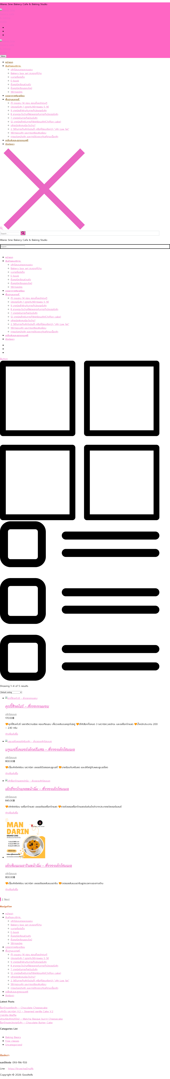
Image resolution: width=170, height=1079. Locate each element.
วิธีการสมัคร (16, 943)
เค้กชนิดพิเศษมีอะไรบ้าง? (23, 977)
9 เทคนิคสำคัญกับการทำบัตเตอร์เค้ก (29, 962)
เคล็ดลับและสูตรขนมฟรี (16, 992)
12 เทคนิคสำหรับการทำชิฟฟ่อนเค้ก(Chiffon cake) (36, 973)
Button (4, 359)
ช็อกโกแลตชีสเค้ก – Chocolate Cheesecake (23, 1008)
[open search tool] (42, 229)
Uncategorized (13, 1045)
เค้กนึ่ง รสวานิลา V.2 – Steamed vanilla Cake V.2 (26, 1011)
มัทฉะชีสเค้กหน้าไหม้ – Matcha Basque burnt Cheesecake (31, 1019)
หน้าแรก (9, 914)
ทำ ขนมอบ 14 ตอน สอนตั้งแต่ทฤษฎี (29, 954)
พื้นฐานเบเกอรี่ (12, 951)
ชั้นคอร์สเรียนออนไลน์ (21, 940)
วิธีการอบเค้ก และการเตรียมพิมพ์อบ (28, 984)
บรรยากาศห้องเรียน (15, 947)
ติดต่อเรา (9, 995)
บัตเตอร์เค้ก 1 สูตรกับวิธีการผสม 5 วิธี (30, 958)
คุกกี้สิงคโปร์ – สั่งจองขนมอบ (27, 706)
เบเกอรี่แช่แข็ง (18, 928)
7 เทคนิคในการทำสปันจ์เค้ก (24, 969)
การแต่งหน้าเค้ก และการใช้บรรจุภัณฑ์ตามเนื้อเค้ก (34, 988)
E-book (15, 932)
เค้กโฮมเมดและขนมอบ (22, 921)
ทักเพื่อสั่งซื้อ (11, 734)
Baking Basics (13, 1037)
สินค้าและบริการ (12, 917)
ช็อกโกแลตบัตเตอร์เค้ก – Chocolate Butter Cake (26, 1023)
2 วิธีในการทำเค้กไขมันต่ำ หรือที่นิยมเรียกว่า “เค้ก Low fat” (40, 981)
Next (7, 899)
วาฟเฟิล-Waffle (8, 1015)
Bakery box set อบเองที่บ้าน (26, 925)
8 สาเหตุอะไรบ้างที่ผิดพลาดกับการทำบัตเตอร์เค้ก (34, 966)
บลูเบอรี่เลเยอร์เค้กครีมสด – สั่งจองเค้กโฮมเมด (40, 749)
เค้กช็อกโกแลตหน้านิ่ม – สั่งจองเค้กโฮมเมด (37, 789)
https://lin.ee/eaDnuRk (20, 1068)
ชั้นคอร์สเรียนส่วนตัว (21, 936)
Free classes (12, 1041)
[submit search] (23, 233)
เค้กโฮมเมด (11, 714)
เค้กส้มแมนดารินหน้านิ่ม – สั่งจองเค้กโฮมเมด (38, 865)
